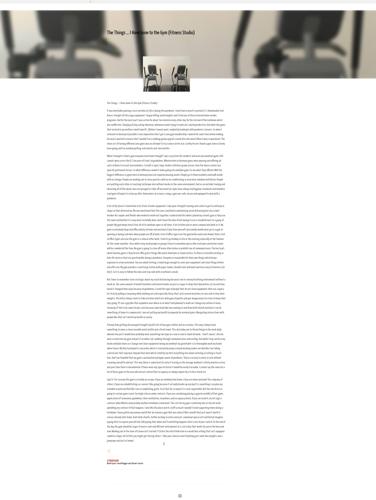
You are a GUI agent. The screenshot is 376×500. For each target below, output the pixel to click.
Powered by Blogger (190, 496)
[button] (108, 40)
